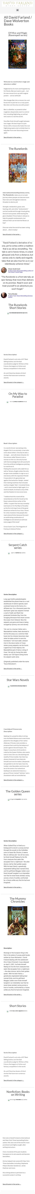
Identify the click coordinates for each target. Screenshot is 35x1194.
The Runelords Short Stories (17, 306)
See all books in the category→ (14, 382)
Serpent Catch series (18, 546)
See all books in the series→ (13, 137)
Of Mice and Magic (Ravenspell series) (17, 34)
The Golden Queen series (18, 793)
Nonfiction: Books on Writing (18, 1093)
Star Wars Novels (18, 680)
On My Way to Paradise (18, 395)
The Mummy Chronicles (18, 900)
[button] (17, 10)
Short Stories (17, 1006)
